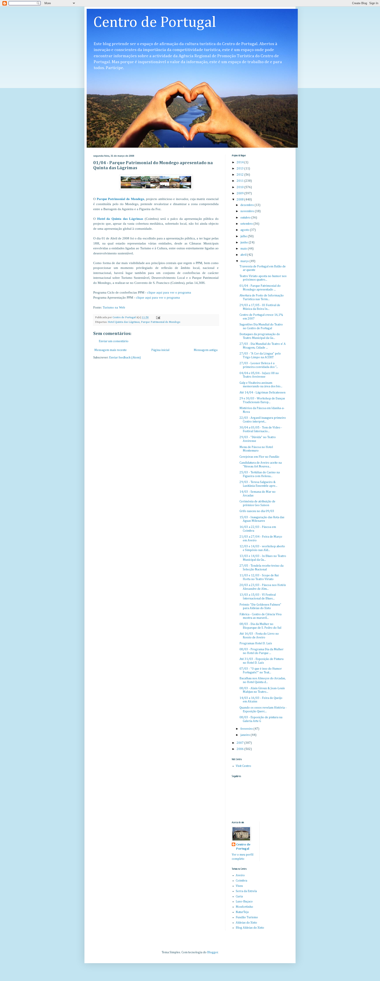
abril (243, 254)
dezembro (247, 205)
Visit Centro (243, 766)
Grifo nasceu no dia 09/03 (256, 511)
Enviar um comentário (113, 341)
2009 (240, 193)
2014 (240, 162)
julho (244, 236)
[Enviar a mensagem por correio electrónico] (158, 317)
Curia (239, 896)
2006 (240, 749)
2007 (240, 742)
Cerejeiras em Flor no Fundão (259, 456)
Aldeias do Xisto (246, 922)
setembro (247, 223)
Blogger (212, 952)
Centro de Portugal (154, 22)
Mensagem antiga (205, 350)
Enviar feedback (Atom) (125, 357)
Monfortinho (244, 906)
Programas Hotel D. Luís (255, 643)
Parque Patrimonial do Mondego (120, 199)
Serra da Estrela (246, 891)
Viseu (239, 885)
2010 (240, 187)
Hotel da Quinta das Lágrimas (120, 218)
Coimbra (241, 880)
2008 (240, 199)
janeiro (245, 735)
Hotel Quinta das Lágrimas (124, 322)
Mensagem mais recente (110, 350)
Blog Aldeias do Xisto (250, 927)
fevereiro (247, 728)
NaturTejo (242, 912)
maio (244, 248)
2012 (240, 174)
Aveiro (240, 875)
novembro (247, 211)
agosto (245, 229)
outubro (245, 217)
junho (244, 242)
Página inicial (160, 350)
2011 (240, 180)
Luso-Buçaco (244, 901)
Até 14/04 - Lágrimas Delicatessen (262, 392)
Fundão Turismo (247, 917)
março (245, 261)
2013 (240, 168)
